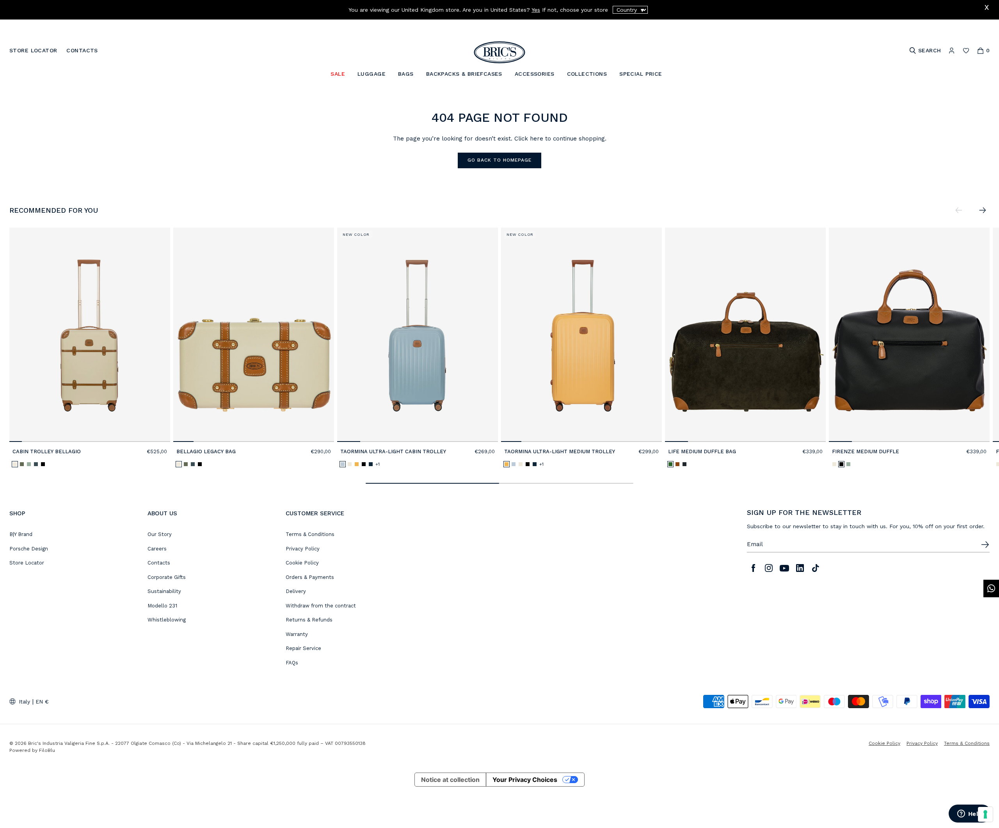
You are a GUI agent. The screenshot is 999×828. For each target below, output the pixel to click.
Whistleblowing (167, 620)
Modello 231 (162, 606)
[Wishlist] (966, 50)
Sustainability (164, 591)
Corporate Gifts (167, 577)
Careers (157, 549)
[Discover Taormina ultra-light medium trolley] (581, 335)
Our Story (160, 534)
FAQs (292, 663)
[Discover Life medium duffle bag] (745, 335)
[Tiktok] (815, 568)
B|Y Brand (20, 534)
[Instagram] (769, 568)
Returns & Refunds (309, 620)
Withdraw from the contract (321, 606)
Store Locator (26, 563)
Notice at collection (450, 779)
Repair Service (303, 648)
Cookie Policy (302, 563)
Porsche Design (28, 549)
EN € (42, 701)
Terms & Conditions (310, 534)
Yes (535, 10)
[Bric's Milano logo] (499, 52)
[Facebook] (753, 568)
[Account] (951, 50)
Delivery (296, 591)
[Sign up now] (985, 544)
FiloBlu (47, 750)
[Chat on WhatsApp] (991, 588)
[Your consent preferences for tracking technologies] (985, 814)
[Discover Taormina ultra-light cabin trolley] (417, 335)
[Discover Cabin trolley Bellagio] (89, 335)
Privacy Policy (303, 549)
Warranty (297, 634)
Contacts (159, 563)
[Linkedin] (800, 568)
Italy (24, 701)
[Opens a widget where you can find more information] (969, 814)
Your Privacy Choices (524, 779)
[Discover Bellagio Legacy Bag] (253, 335)
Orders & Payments (310, 577)
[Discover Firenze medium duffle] (909, 335)
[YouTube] (784, 568)
